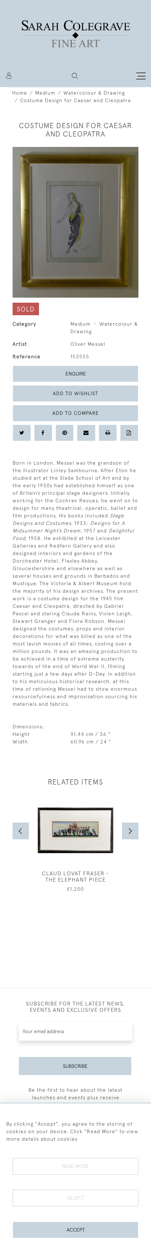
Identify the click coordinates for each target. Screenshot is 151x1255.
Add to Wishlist (75, 393)
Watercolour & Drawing (94, 93)
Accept (76, 1230)
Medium (45, 93)
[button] (74, 76)
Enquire (75, 374)
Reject (75, 1198)
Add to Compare (75, 413)
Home (19, 93)
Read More (75, 1166)
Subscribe (75, 1066)
